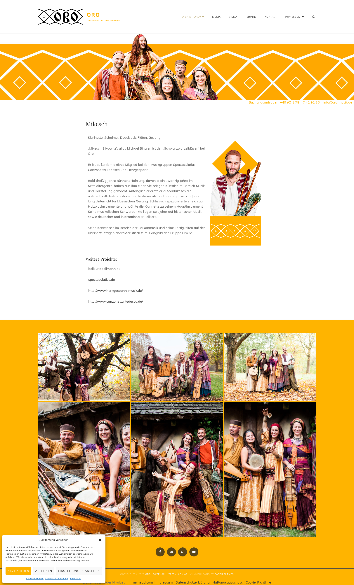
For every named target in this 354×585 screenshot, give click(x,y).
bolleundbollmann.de (104, 269)
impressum (75, 578)
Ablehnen (43, 571)
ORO (93, 15)
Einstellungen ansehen (79, 571)
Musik (216, 16)
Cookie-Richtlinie (35, 578)
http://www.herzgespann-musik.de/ (115, 290)
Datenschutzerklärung (56, 578)
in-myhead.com (141, 582)
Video (233, 16)
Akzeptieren (18, 571)
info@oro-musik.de (337, 102)
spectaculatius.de (101, 279)
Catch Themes (224, 574)
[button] (100, 540)
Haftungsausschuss (227, 582)
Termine (250, 16)
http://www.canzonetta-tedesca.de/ (115, 301)
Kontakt (271, 16)
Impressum (293, 16)
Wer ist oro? (191, 16)
